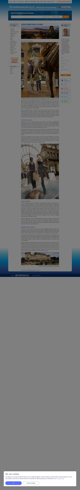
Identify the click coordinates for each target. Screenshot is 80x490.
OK (13, 483)
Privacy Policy (60, 478)
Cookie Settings (30, 483)
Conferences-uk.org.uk (22, 7)
